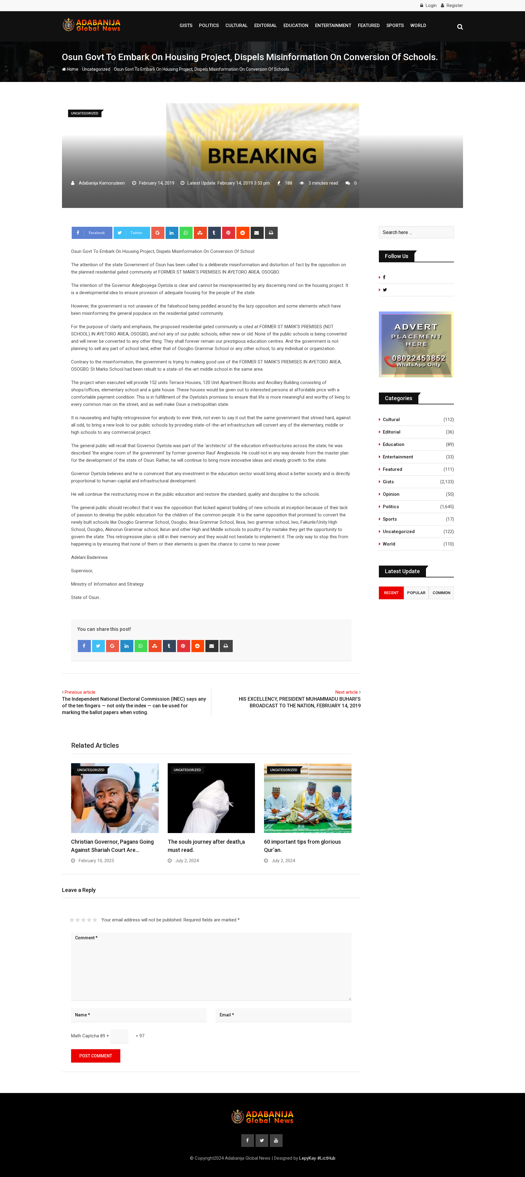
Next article (346, 692)
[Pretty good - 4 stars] (89, 920)
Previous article (80, 692)
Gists (186, 25)
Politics (209, 25)
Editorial (265, 25)
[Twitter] (98, 646)
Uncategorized (96, 69)
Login (431, 5)
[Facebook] (84, 646)
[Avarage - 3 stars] (83, 920)
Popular (416, 592)
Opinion (391, 494)
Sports (395, 25)
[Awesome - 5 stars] (95, 920)
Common (441, 592)
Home (72, 69)
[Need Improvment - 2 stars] (78, 920)
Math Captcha (85, 1036)
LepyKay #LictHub (317, 1158)
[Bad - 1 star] (72, 920)
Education (295, 25)
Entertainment (333, 25)
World (418, 25)
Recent (391, 592)
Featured (369, 25)
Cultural (236, 25)
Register (455, 5)
